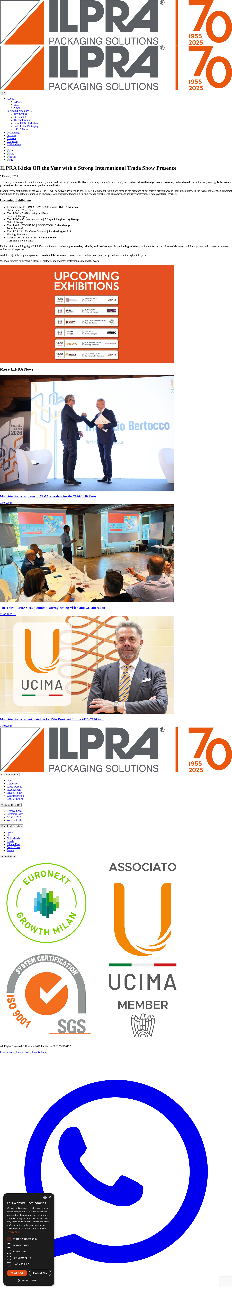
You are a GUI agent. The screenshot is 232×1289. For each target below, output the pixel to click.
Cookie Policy (24, 1052)
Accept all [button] (17, 1272)
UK (9, 835)
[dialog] (28, 1239)
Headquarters (14, 789)
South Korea (13, 847)
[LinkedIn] (0, 1055)
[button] (29, 1280)
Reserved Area (15, 810)
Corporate (12, 783)
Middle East (13, 844)
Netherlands (13, 838)
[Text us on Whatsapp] (116, 1287)
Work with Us (14, 820)
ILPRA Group (14, 786)
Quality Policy (40, 1052)
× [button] (49, 1197)
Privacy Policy (14, 792)
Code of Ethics (15, 798)
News (10, 780)
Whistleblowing (15, 795)
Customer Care (15, 813)
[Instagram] (1, 1055)
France (10, 850)
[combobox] (45, 1197)
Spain (10, 832)
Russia (10, 841)
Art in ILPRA (14, 817)
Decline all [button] (40, 1272)
